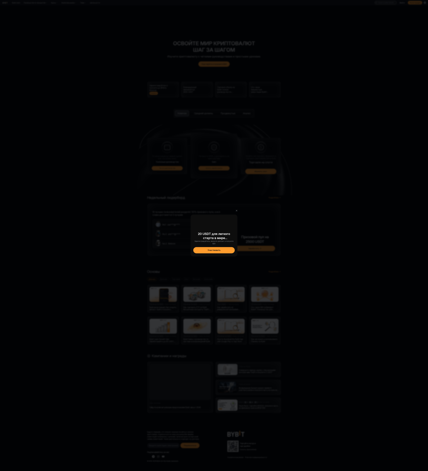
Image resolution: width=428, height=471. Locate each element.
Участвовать (214, 250)
